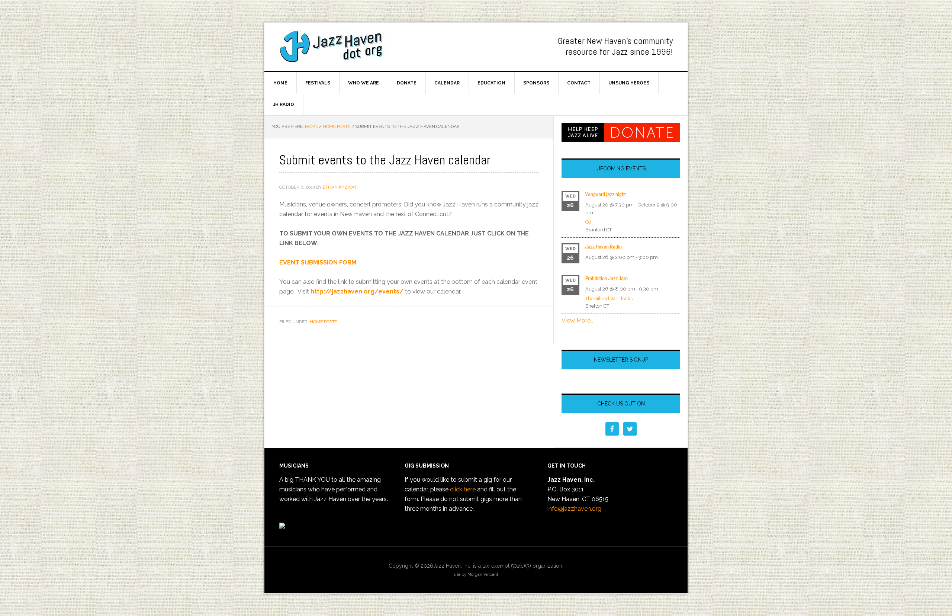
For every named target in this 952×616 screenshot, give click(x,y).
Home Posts (323, 321)
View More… (577, 320)
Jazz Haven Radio (603, 246)
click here (463, 489)
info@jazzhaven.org (574, 508)
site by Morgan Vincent (476, 574)
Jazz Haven (335, 47)
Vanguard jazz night (605, 194)
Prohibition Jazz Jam (606, 278)
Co (588, 222)
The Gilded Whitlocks (609, 298)
